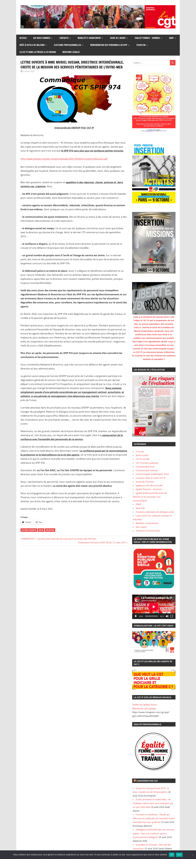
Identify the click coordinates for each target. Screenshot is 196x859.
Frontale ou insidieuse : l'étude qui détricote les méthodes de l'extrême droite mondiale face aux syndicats (153, 818)
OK (171, 854)
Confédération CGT (147, 780)
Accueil (23, 38)
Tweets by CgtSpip (141, 704)
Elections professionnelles (67, 45)
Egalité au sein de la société (149, 485)
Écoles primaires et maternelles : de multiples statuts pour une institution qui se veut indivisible (153, 803)
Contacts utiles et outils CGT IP (151, 477)
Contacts (63, 38)
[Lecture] (135, 616)
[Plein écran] (171, 616)
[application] (153, 607)
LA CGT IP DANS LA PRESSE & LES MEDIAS (38, 52)
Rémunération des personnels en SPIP (108, 45)
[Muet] (167, 616)
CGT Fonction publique (147, 462)
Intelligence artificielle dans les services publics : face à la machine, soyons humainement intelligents (153, 833)
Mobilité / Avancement (147, 523)
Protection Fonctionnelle (148, 530)
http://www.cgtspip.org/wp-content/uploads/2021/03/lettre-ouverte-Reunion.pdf (64, 158)
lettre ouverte (29, 530)
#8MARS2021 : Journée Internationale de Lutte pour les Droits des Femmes (59, 538)
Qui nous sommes (41, 38)
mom (41, 530)
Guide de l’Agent (118, 38)
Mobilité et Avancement (89, 38)
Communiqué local (145, 466)
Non (179, 854)
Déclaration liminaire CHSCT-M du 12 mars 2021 (102, 542)
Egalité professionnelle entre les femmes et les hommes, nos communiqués (150, 497)
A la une (140, 451)
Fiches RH (141, 45)
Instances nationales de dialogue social (155, 511)
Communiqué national (147, 470)
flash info (140, 508)
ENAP (171, 38)
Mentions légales (71, 52)
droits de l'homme (145, 481)
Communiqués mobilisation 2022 (152, 474)
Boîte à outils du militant (32, 45)
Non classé (141, 526)
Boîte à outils (142, 455)
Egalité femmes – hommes (147, 38)
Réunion (50, 530)
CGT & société (142, 459)
